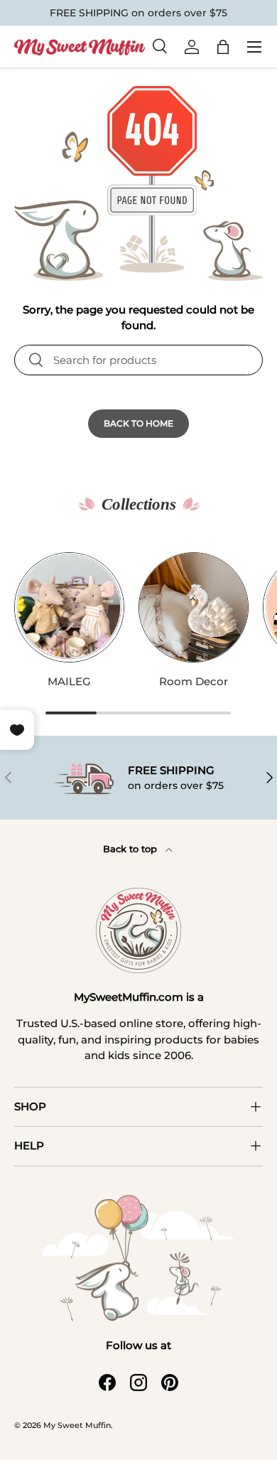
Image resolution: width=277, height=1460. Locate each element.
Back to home (138, 423)
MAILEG (69, 681)
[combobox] (138, 360)
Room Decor (193, 681)
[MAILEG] (69, 607)
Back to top (131, 848)
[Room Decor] (193, 607)
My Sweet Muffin (77, 1425)
